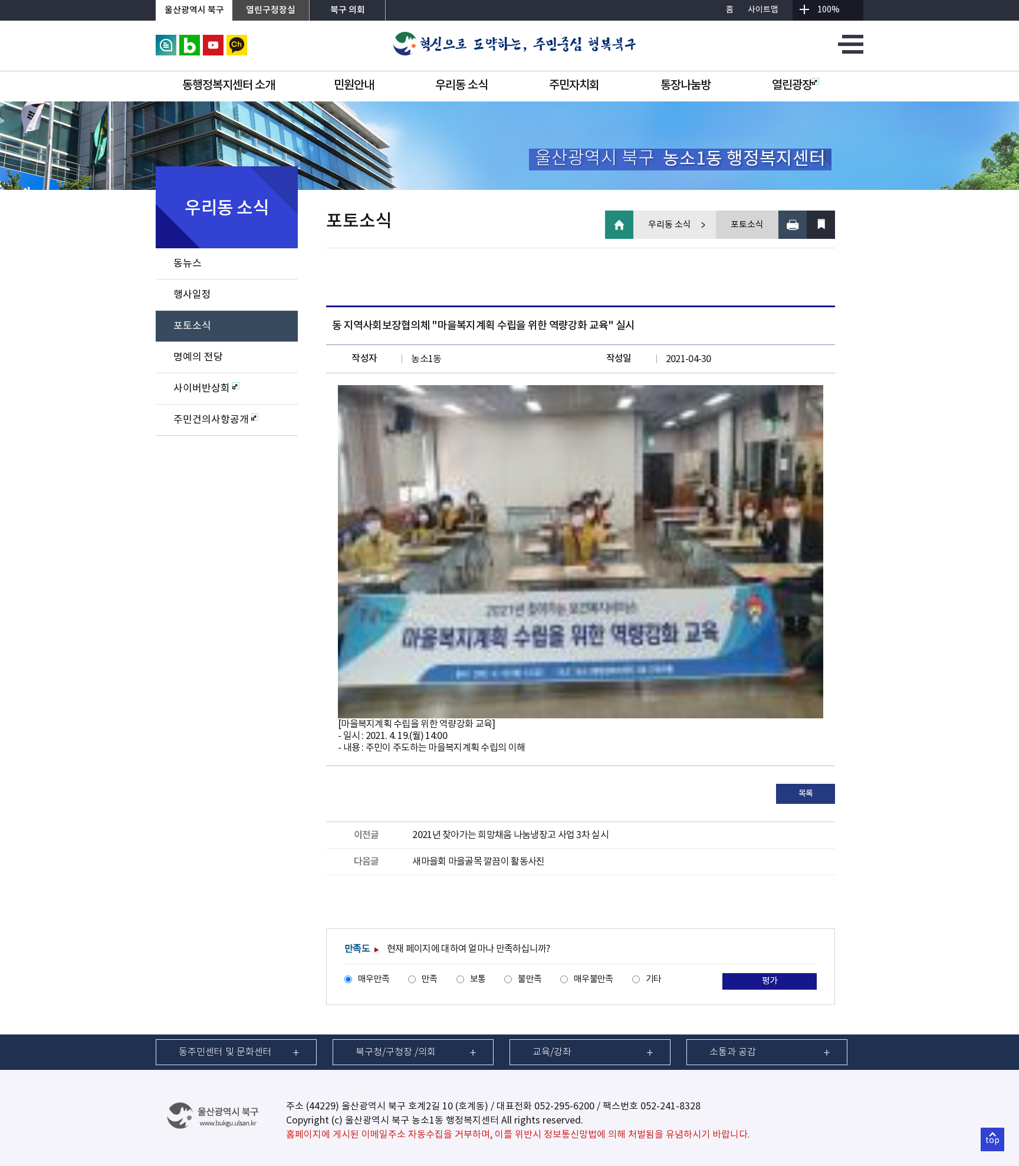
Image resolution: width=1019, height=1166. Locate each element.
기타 (654, 979)
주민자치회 (574, 85)
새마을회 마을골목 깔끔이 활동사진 (478, 861)
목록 (805, 794)
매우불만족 (593, 979)
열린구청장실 (270, 10)
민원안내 (354, 85)
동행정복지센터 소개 (228, 85)
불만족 (529, 979)
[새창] (166, 40)
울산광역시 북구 (194, 10)
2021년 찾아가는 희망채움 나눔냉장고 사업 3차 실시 (510, 835)
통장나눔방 (685, 85)
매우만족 (373, 979)
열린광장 (792, 85)
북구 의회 (347, 10)
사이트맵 (763, 10)
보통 (478, 979)
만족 (430, 979)
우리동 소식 (461, 85)
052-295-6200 (564, 1106)
